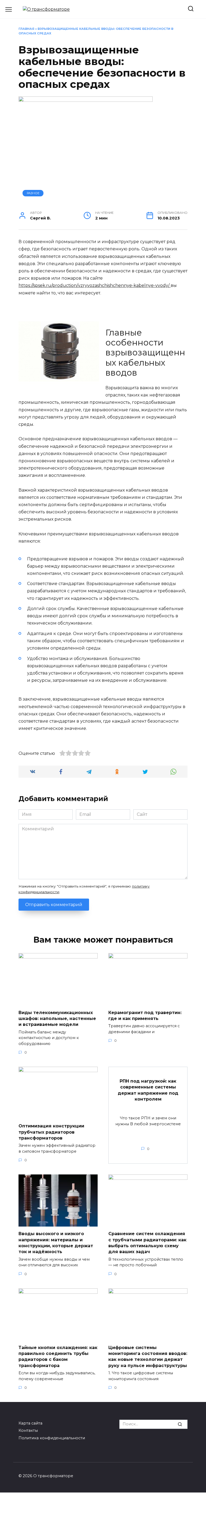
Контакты (28, 1430)
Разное (33, 193)
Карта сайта (30, 1423)
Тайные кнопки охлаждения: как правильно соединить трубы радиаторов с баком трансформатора (58, 1356)
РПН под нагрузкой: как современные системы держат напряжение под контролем (148, 1089)
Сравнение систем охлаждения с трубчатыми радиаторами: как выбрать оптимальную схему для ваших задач (147, 1242)
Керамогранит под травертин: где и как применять (145, 1015)
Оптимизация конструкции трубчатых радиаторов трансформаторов (51, 1132)
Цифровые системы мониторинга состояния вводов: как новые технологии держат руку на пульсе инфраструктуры (147, 1356)
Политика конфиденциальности (52, 1438)
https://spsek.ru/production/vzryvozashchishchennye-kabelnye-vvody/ (95, 285)
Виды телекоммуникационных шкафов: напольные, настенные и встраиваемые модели (57, 1018)
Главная (26, 29)
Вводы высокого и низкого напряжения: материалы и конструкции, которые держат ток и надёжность (56, 1242)
